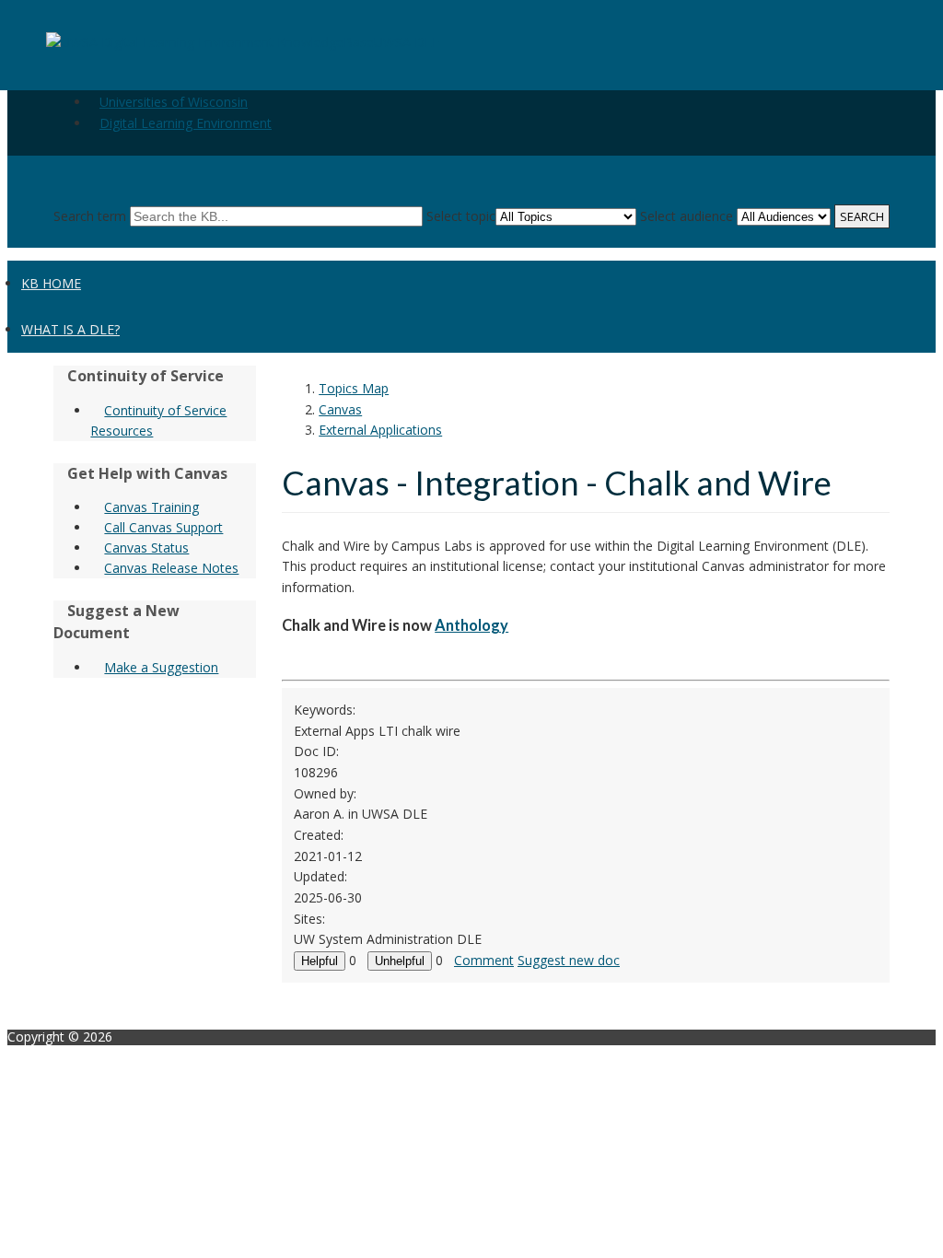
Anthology (471, 625)
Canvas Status (146, 547)
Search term (89, 216)
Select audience (686, 216)
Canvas (340, 409)
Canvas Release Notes (171, 568)
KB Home (51, 283)
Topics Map (354, 388)
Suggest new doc (569, 960)
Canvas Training (151, 507)
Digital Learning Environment (185, 123)
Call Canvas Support (163, 527)
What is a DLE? (70, 329)
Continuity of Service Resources (158, 420)
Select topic (460, 216)
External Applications (380, 429)
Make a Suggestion (161, 667)
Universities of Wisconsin (173, 102)
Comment (484, 960)
